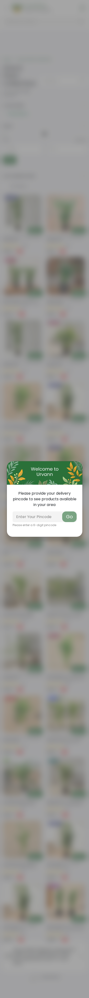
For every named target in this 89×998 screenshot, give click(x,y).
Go (69, 516)
